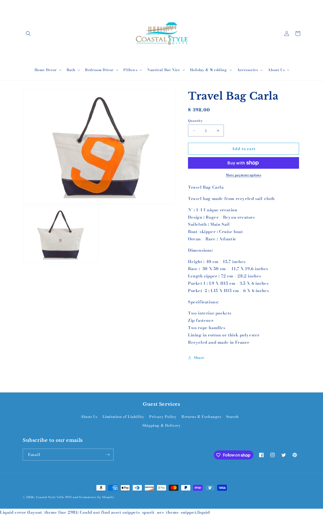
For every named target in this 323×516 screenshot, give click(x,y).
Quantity (195, 120)
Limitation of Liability (123, 416)
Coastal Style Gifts (50, 497)
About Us (88, 416)
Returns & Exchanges (201, 416)
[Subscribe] (107, 455)
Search (232, 416)
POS (68, 497)
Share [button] (199, 357)
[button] (28, 33)
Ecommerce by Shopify (96, 497)
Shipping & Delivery (161, 425)
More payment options (243, 175)
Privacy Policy (162, 416)
